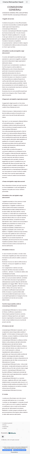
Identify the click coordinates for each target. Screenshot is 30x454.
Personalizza (14, 452)
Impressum (5, 426)
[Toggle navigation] (27, 2)
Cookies (5, 428)
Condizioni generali (7, 423)
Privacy (4, 424)
